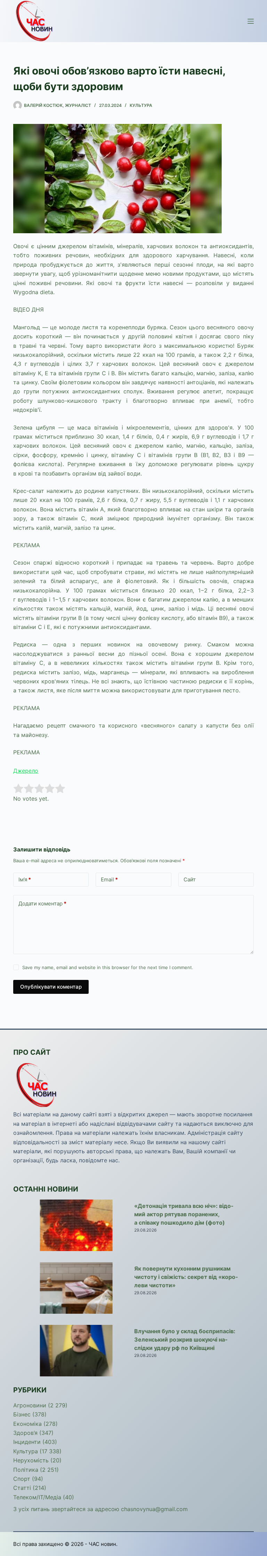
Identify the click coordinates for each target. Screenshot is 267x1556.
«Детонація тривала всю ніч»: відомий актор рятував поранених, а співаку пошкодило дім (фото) (183, 1214)
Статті (22, 1487)
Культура (141, 105)
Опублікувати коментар (51, 986)
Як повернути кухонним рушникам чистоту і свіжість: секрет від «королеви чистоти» (186, 1277)
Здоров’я (25, 1432)
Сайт (190, 879)
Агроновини (29, 1405)
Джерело (25, 770)
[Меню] (251, 21)
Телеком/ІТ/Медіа (37, 1497)
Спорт (21, 1478)
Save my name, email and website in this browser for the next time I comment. (107, 967)
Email (109, 879)
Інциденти (27, 1441)
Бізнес (22, 1414)
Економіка (27, 1423)
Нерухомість (31, 1460)
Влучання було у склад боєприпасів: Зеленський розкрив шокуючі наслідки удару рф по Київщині (184, 1339)
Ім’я (24, 879)
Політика (25, 1469)
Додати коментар (42, 903)
